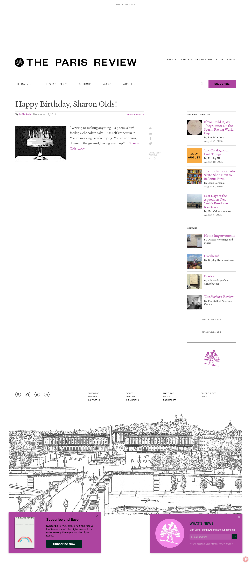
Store (220, 59)
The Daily (22, 84)
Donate (185, 59)
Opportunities (208, 393)
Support (92, 396)
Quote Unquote (135, 114)
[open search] (202, 84)
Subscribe (222, 83)
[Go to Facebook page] (27, 395)
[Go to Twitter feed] (37, 395)
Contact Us (94, 399)
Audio (107, 84)
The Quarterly (54, 84)
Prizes (166, 396)
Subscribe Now (64, 544)
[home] (76, 63)
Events (171, 59)
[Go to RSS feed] (47, 395)
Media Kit (130, 396)
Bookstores (169, 399)
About (128, 84)
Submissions (132, 399)
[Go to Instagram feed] (18, 395)
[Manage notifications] (243, 556)
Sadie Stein (25, 114)
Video (204, 396)
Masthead (168, 393)
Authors (85, 84)
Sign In (231, 59)
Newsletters (204, 59)
